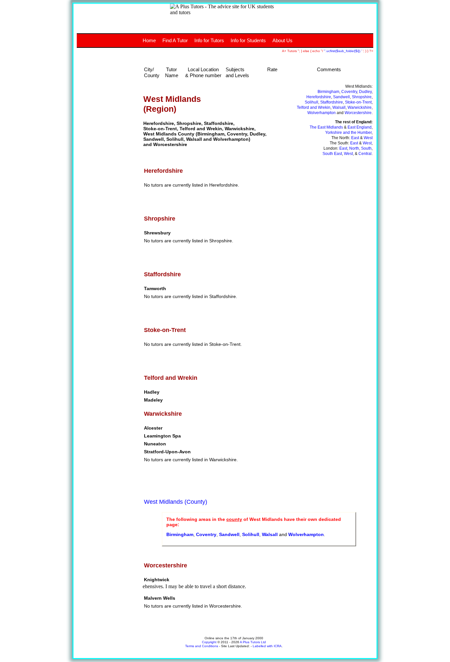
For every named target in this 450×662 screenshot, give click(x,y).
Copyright (209, 642)
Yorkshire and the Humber (348, 132)
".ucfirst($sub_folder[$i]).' (343, 51)
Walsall (339, 107)
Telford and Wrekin (313, 107)
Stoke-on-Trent (358, 102)
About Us (282, 40)
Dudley (365, 91)
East (355, 137)
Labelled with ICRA (267, 646)
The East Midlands (326, 127)
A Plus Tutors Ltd (253, 642)
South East (332, 153)
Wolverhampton (321, 112)
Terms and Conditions (201, 646)
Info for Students (248, 40)
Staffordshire (331, 102)
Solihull (311, 102)
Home (149, 40)
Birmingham (328, 91)
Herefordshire (318, 97)
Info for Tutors (209, 40)
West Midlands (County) (175, 501)
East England (360, 127)
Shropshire (362, 97)
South (366, 148)
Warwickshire (360, 107)
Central (365, 153)
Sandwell (341, 97)
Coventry (349, 91)
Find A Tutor (175, 40)
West (368, 137)
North (354, 148)
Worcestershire (358, 112)
